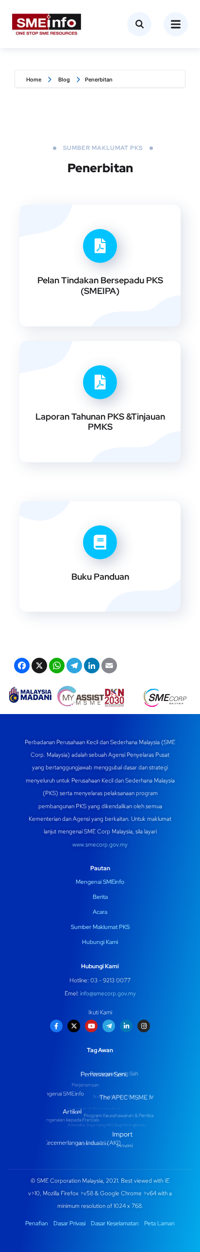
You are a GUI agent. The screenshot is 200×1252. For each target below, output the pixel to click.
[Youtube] (91, 1026)
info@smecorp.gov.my (108, 993)
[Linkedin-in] (126, 1026)
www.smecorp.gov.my (100, 844)
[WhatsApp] (56, 667)
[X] (38, 667)
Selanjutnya (93, 333)
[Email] (108, 667)
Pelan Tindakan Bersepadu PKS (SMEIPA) (100, 285)
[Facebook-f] (56, 1026)
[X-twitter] (73, 1026)
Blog (64, 79)
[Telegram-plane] (108, 1026)
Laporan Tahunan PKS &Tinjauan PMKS (100, 422)
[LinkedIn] (91, 667)
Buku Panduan (100, 576)
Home (33, 79)
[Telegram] (73, 667)
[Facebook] (21, 667)
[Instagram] (143, 1026)
